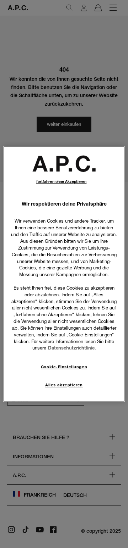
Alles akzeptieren (64, 385)
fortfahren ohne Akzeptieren (61, 181)
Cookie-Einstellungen (64, 367)
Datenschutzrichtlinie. (72, 348)
